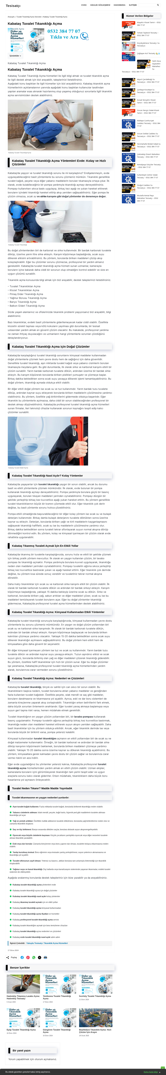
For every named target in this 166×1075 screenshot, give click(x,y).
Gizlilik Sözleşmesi (100, 5)
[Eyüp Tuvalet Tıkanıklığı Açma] (23, 1026)
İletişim (133, 5)
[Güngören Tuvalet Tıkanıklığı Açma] (59, 1026)
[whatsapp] (33, 957)
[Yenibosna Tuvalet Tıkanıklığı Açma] (59, 993)
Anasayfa (11, 17)
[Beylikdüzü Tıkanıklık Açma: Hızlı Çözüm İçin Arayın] (95, 1026)
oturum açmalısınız (45, 1059)
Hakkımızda (119, 5)
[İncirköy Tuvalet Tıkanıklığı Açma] (95, 993)
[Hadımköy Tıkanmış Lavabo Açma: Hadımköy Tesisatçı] (23, 993)
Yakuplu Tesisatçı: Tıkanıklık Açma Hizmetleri (47, 943)
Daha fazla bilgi (151, 1072)
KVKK (84, 5)
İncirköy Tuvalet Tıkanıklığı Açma (95, 996)
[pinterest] (28, 957)
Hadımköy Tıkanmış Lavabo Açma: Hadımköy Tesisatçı (23, 997)
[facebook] (22, 957)
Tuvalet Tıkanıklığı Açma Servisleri (29, 17)
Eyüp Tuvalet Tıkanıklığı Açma (21, 1030)
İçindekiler (14, 56)
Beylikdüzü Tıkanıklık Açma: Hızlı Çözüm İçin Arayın (95, 1031)
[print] (45, 957)
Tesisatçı (13, 6)
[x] (39, 957)
